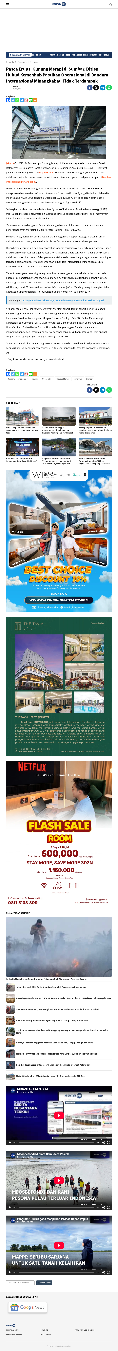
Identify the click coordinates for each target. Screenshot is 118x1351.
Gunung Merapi (62, 379)
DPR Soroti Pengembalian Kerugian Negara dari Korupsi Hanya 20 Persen (52, 1020)
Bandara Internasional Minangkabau (23, 379)
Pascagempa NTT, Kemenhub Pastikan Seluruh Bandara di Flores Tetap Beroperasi (95, 430)
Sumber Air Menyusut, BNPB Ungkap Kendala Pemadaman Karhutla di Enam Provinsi (57, 1009)
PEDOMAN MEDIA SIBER (85, 1330)
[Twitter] (13, 100)
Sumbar (89, 379)
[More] (35, 100)
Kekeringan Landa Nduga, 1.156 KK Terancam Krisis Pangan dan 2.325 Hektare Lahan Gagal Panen (64, 998)
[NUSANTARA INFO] (59, 4)
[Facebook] (8, 100)
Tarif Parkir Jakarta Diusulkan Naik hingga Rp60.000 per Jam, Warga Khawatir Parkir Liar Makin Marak (62, 1031)
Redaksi (44, 1330)
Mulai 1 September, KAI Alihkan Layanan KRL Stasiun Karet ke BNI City (22, 430)
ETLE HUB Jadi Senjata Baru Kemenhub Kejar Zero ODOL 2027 (21, 459)
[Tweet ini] (96, 87)
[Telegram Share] (102, 87)
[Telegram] (22, 100)
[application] (59, 1115)
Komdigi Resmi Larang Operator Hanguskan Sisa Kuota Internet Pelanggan (53, 1065)
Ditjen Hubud (46, 172)
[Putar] (9, 1142)
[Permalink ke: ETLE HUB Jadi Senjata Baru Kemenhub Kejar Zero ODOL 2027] (22, 447)
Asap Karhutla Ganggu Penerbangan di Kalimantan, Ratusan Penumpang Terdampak (57, 430)
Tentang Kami (12, 1330)
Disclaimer (45, 1334)
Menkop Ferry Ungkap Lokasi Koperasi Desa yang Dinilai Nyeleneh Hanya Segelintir (57, 1054)
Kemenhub (77, 379)
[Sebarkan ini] (90, 87)
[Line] (31, 100)
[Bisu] (103, 1142)
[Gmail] (26, 100)
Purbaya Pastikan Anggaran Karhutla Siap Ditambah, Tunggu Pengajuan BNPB (54, 1042)
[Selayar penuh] (108, 1142)
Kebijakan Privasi (14, 1334)
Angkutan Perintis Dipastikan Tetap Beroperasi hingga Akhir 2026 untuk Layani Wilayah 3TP (57, 461)
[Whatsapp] (17, 100)
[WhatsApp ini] (109, 87)
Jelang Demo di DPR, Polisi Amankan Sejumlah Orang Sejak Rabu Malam (51, 987)
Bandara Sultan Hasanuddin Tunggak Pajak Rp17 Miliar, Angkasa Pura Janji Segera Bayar (94, 461)
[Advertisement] (59, 30)
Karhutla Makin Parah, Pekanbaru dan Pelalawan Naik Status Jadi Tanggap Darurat (46, 979)
